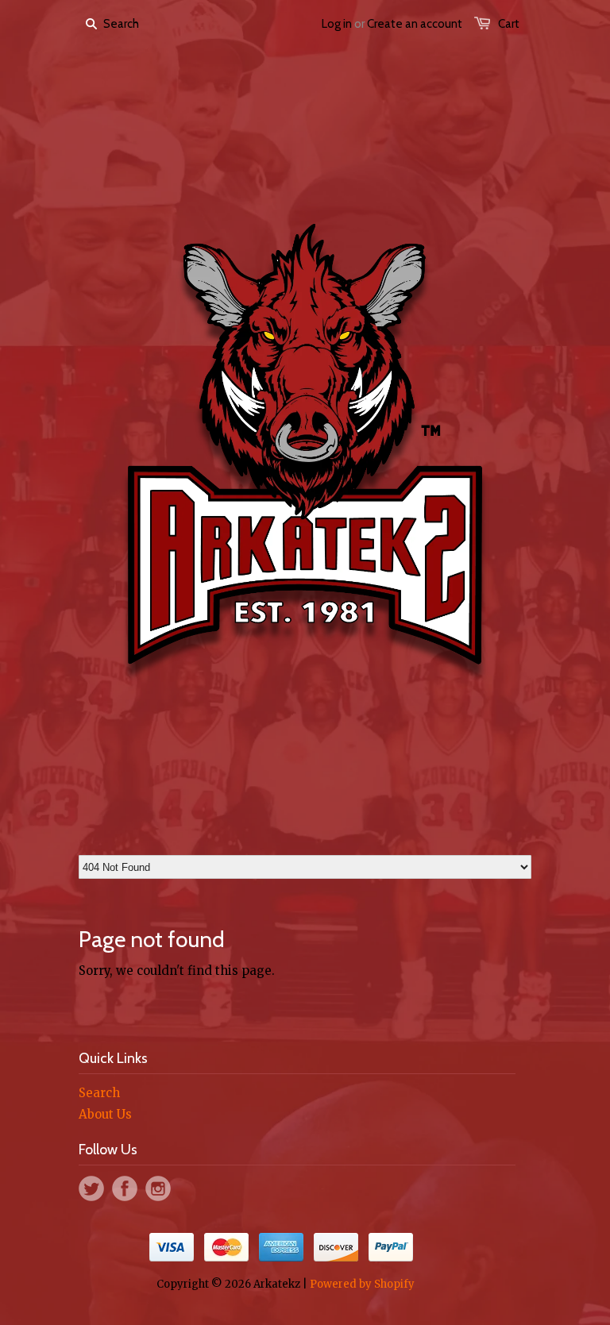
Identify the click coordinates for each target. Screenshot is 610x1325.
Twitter (91, 1188)
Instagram (158, 1188)
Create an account (414, 24)
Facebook (124, 1188)
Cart (508, 24)
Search (99, 1092)
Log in (337, 24)
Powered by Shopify (362, 1284)
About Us (105, 1114)
